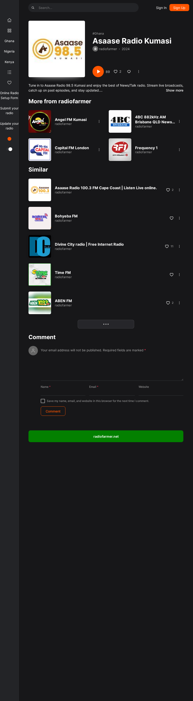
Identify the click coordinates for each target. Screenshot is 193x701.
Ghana (9, 41)
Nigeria (9, 51)
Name (46, 387)
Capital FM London (72, 147)
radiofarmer (108, 49)
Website (144, 387)
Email (93, 387)
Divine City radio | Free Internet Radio (89, 244)
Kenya (9, 62)
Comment (42, 337)
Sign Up (179, 8)
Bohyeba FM (66, 216)
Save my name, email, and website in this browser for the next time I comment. (98, 401)
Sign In (161, 8)
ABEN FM (63, 300)
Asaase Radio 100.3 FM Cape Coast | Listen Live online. (106, 187)
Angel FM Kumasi (71, 119)
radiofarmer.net (106, 436)
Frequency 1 (146, 147)
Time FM (63, 272)
